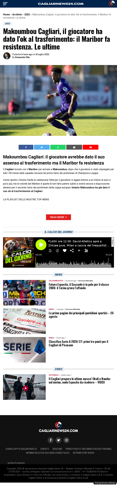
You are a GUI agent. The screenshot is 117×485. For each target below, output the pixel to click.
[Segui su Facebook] (51, 440)
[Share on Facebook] (26, 147)
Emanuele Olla (22, 57)
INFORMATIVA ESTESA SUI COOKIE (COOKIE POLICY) (47, 452)
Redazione (57, 448)
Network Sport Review (83, 452)
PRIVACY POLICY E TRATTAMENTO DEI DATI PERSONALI (89, 448)
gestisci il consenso (16, 462)
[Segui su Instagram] (66, 440)
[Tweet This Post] (42, 147)
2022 (27, 14)
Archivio (17, 14)
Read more (57, 217)
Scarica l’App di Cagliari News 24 (21, 448)
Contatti (44, 448)
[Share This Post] (58, 147)
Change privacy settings (105, 483)
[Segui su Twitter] (58, 440)
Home (6, 14)
